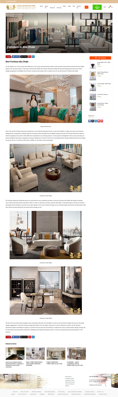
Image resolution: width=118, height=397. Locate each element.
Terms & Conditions (69, 384)
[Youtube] (98, 121)
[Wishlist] (104, 7)
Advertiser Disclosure (62, 394)
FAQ (74, 6)
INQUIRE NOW (97, 8)
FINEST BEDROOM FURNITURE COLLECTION (54, 363)
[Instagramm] (95, 121)
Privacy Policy (68, 376)
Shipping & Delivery (69, 380)
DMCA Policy (51, 394)
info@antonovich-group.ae (95, 385)
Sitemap (67, 385)
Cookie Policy (33, 394)
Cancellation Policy (69, 378)
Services (59, 7)
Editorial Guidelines (36, 391)
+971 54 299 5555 (11, 1)
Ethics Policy (61, 391)
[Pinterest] (102, 121)
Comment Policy (103, 394)
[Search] (86, 7)
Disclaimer (42, 394)
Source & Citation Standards (75, 391)
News (64, 6)
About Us (46, 7)
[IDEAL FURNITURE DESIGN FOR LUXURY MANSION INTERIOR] (35, 348)
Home (41, 6)
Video (69, 6)
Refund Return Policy (70, 382)
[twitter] (92, 121)
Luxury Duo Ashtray (102, 94)
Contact (13, 394)
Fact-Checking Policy (50, 391)
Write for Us (100, 391)
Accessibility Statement (90, 394)
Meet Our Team (25, 391)
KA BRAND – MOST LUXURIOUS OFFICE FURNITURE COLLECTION (75, 363)
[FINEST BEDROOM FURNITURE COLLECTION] (56, 348)
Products (52, 7)
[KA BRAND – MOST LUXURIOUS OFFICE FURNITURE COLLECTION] (76, 348)
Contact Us (79, 7)
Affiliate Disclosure (76, 394)
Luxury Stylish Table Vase (104, 83)
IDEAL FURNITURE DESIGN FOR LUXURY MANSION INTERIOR (34, 363)
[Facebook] (89, 121)
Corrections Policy (89, 391)
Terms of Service (22, 394)
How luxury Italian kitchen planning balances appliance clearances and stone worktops (15, 364)
